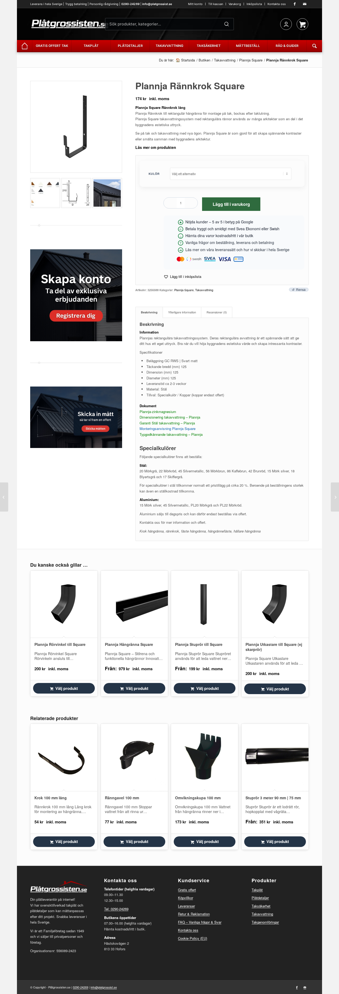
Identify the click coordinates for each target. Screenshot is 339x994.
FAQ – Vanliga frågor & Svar (199, 922)
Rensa (301, 289)
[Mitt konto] (286, 24)
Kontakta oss (276, 4)
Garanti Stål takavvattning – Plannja (167, 422)
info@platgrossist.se (157, 4)
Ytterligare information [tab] (182, 312)
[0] (302, 24)
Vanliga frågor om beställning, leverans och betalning (229, 242)
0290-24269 (130, 4)
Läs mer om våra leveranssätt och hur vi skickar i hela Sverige (237, 249)
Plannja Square (184, 290)
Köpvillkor (185, 897)
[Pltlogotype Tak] (70, 24)
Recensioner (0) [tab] (217, 312)
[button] (182, 276)
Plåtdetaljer (260, 897)
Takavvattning (204, 290)
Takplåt (257, 889)
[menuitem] (195, 4)
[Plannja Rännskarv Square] (335, 497)
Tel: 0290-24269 (116, 908)
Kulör (154, 174)
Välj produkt (66, 688)
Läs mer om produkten (155, 147)
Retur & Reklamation (194, 913)
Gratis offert (187, 889)
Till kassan (215, 4)
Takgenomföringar (265, 922)
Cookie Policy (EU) (192, 938)
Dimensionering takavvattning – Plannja (170, 417)
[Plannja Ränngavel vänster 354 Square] (4, 497)
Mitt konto (195, 4)
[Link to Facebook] (295, 4)
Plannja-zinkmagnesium (158, 411)
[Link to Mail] (305, 4)
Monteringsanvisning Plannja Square (167, 428)
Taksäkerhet (261, 905)
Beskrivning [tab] (149, 312)
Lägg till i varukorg (231, 204)
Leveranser (186, 905)
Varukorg (235, 4)
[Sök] (227, 24)
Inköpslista (254, 4)
